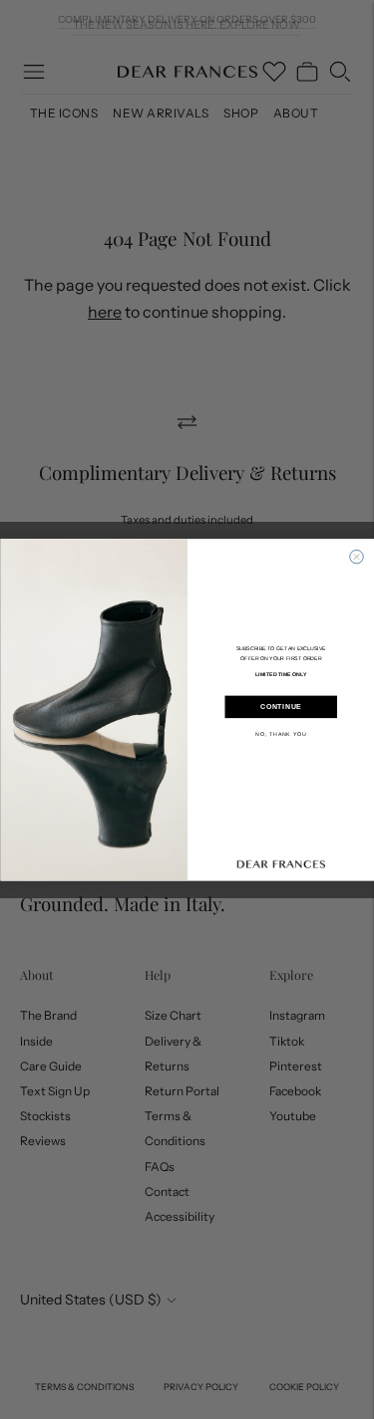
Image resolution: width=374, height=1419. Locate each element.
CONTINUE (280, 707)
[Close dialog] (356, 557)
